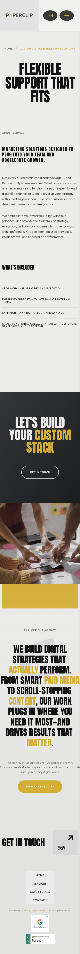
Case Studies (40, 892)
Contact (40, 900)
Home (9, 48)
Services (40, 883)
